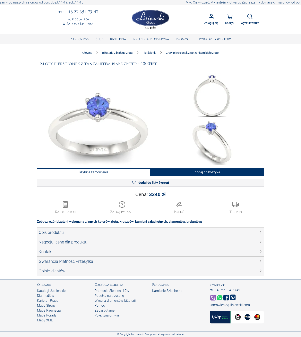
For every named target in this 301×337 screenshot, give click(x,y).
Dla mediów (45, 296)
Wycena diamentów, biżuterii (115, 301)
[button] (122, 208)
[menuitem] (80, 39)
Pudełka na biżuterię (109, 296)
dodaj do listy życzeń (153, 183)
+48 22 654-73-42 (78, 12)
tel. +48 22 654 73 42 (225, 290)
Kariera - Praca (47, 301)
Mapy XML (45, 320)
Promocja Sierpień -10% (112, 291)
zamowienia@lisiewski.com (230, 305)
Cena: (150, 194)
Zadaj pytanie (104, 310)
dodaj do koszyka (207, 172)
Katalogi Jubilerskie (51, 291)
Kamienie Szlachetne (167, 291)
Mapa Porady (47, 315)
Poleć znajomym (107, 315)
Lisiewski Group (143, 334)
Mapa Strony (46, 305)
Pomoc (100, 305)
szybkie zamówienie (93, 172)
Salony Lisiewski (80, 24)
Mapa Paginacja (49, 310)
